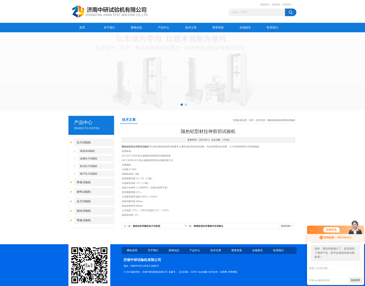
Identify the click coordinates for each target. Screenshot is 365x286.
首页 (82, 27)
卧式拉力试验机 (88, 166)
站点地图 (202, 272)
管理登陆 (232, 272)
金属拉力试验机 (88, 158)
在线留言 (276, 4)
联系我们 (287, 4)
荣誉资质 (218, 27)
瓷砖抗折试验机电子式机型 (146, 226)
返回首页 (265, 4)
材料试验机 (84, 191)
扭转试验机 (84, 210)
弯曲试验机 (84, 220)
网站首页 (132, 250)
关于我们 (109, 27)
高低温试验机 (87, 150)
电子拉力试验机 (88, 173)
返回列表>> (287, 226)
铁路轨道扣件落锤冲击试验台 (208, 226)
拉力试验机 (84, 142)
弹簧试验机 (84, 182)
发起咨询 (355, 280)
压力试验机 (84, 201)
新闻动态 (136, 27)
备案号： (173, 272)
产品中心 (163, 27)
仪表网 (223, 272)
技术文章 (191, 27)
